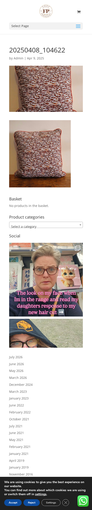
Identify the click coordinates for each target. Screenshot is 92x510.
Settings (51, 502)
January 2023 (19, 398)
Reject (31, 502)
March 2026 (18, 377)
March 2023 (18, 391)
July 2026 (16, 357)
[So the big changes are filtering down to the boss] (46, 280)
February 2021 (20, 447)
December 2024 (21, 384)
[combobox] (46, 225)
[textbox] (46, 226)
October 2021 (19, 419)
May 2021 (16, 440)
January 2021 (19, 453)
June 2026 (16, 364)
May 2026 (16, 371)
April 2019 (16, 460)
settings (40, 494)
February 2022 (20, 412)
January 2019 (19, 467)
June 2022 (16, 405)
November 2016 (21, 474)
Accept (13, 502)
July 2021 (16, 426)
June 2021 (16, 433)
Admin (18, 58)
